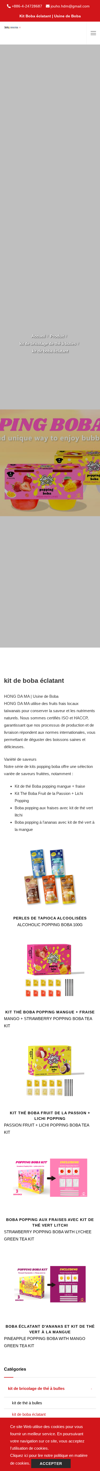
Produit (57, 336)
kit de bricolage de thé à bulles (47, 343)
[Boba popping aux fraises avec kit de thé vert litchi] (50, 1177)
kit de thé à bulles (27, 1403)
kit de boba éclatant (29, 1414)
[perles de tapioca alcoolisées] (50, 875)
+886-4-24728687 (27, 6)
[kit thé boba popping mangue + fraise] (50, 969)
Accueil (38, 336)
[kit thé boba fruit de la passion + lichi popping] (50, 1070)
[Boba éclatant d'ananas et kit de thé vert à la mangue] (50, 1283)
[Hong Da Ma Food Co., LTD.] (12, 25)
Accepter (51, 1463)
